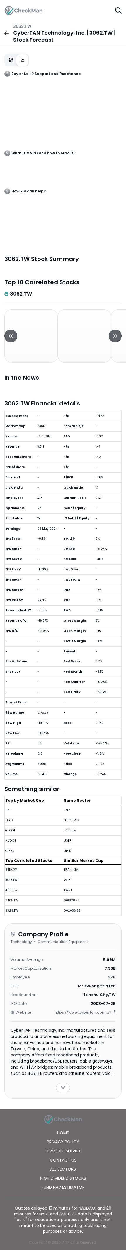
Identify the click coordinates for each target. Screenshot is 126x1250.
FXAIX (9, 820)
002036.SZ (72, 910)
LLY (7, 810)
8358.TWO (71, 820)
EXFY (67, 810)
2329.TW (11, 910)
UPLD (67, 851)
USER (67, 840)
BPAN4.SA (71, 869)
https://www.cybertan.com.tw (83, 1012)
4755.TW (11, 890)
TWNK (68, 890)
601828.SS (72, 900)
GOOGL (10, 830)
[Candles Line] (16, 60)
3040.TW (70, 830)
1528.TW (11, 880)
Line (22, 60)
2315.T (68, 880)
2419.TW (11, 869)
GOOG (9, 851)
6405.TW (11, 900)
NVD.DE (10, 840)
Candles (11, 60)
